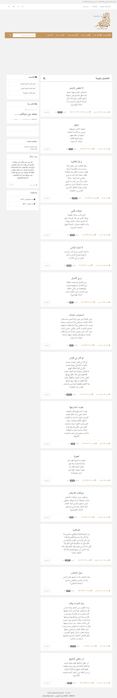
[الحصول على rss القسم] (44, 78)
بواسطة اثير (105, 198)
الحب (14, 119)
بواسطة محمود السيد (102, 265)
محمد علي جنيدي (21, 119)
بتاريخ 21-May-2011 (88, 443)
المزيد (11, 184)
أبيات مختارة (85, 35)
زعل (27, 119)
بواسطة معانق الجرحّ (102, 394)
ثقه (17, 119)
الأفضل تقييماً (72, 35)
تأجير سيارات (33, 149)
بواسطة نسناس (104, 235)
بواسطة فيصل (104, 646)
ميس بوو (33, 185)
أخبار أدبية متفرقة (105, 7)
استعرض (46, 112)
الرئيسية (106, 35)
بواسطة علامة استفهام (102, 560)
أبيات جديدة (59, 35)
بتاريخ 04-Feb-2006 (88, 480)
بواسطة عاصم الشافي (102, 591)
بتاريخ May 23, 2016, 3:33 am (79, 112)
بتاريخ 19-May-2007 (84, 591)
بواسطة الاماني (104, 480)
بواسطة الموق (104, 443)
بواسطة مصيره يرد (103, 149)
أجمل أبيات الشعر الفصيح (27, 84)
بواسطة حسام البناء (103, 683)
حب (16, 119)
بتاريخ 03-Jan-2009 (88, 235)
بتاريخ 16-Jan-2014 (85, 394)
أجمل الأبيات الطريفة (29, 93)
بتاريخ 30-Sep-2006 (87, 302)
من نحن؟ (86, 7)
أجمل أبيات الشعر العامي (28, 88)
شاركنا (49, 35)
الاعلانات (94, 7)
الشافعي (11, 119)
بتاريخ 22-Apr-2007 (91, 198)
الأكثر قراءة (97, 35)
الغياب (23, 119)
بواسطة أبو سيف (103, 302)
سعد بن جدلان (28, 114)
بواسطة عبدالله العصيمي (101, 112)
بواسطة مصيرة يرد (103, 345)
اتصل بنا (67, 693)
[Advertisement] (58, 56)
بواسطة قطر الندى (103, 517)
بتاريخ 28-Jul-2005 (87, 345)
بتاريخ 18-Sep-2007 (86, 149)
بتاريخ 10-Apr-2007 (85, 265)
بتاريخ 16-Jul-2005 (89, 646)
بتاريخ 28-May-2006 (86, 683)
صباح (25, 119)
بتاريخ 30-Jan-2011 (84, 560)
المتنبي (26, 109)
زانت (12, 119)
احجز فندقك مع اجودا (31, 147)
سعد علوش (34, 119)
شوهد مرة (61, 112)
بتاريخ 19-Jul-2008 (87, 517)
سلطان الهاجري (29, 119)
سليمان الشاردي (16, 114)
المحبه (18, 119)
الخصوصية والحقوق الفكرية (55, 693)
